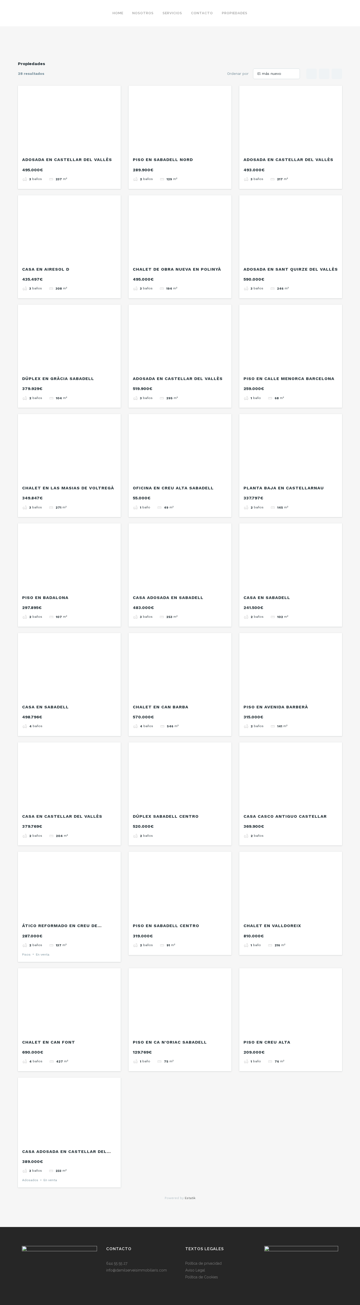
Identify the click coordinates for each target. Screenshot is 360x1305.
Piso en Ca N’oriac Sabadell (170, 1042)
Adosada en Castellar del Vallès (67, 159)
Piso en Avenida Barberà (276, 706)
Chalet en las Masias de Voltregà (68, 487)
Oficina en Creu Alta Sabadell (173, 487)
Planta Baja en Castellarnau (284, 487)
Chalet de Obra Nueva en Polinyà (177, 269)
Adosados (30, 1180)
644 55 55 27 (116, 1263)
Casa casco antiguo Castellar (285, 816)
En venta (42, 954)
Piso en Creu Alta (267, 1042)
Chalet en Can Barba (160, 706)
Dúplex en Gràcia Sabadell (58, 378)
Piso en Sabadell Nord (163, 159)
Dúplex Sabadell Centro (166, 816)
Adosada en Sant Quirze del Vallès (291, 269)
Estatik (190, 1198)
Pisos (26, 954)
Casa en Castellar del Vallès (62, 816)
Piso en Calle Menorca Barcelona (289, 378)
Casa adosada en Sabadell (168, 597)
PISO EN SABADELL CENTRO (166, 925)
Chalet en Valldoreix (272, 925)
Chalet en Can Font (48, 1042)
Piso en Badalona (45, 597)
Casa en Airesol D (45, 269)
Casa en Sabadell (267, 597)
